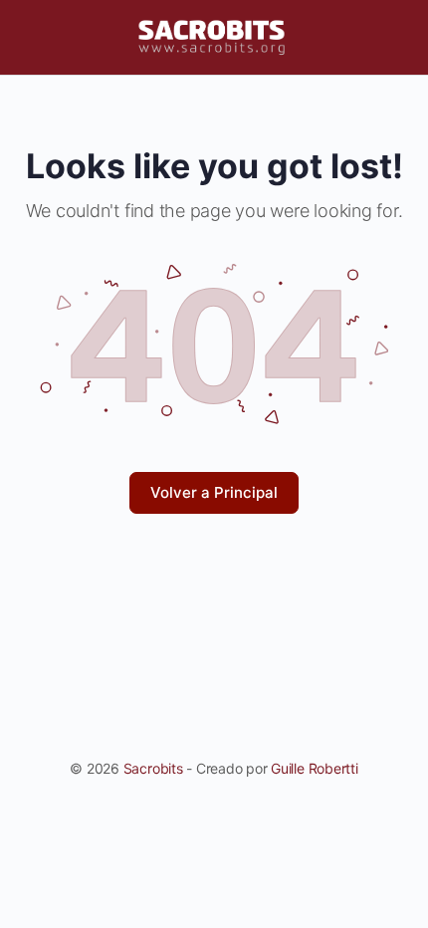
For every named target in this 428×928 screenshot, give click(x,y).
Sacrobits (153, 768)
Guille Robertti (314, 768)
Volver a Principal (214, 492)
